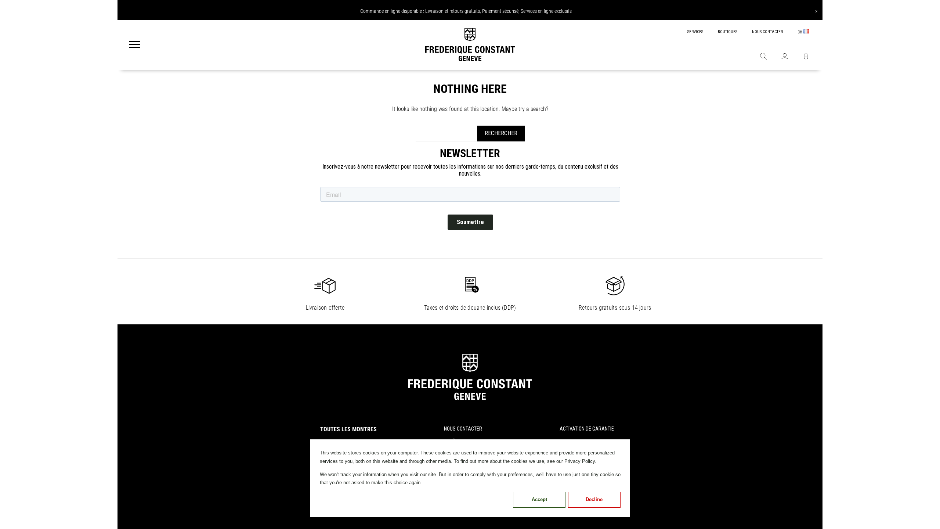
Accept (539, 499)
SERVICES (695, 31)
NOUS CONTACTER (767, 31)
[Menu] (134, 45)
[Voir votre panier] (806, 57)
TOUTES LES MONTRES (348, 429)
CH (800, 32)
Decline (594, 499)
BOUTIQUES (727, 31)
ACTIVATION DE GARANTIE (587, 429)
